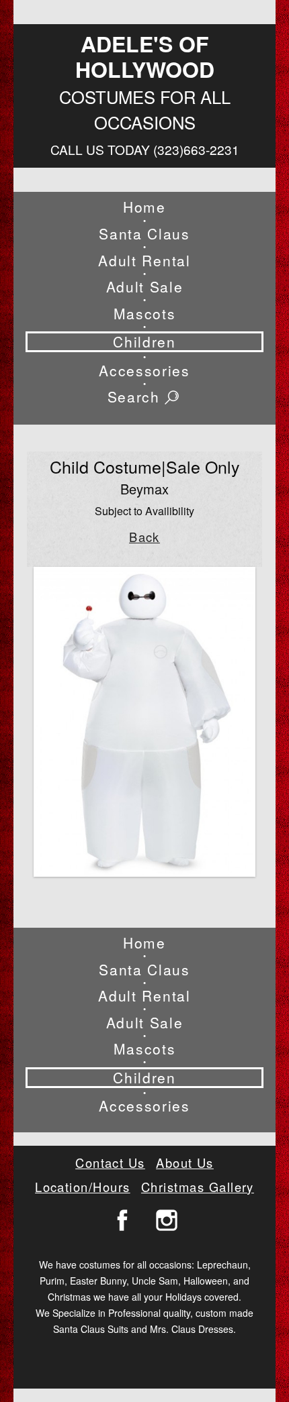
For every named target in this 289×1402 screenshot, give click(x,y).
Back (144, 536)
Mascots (145, 313)
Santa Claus (144, 233)
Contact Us (110, 1162)
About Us (185, 1162)
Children (144, 341)
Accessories (144, 370)
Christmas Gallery (197, 1186)
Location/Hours (82, 1186)
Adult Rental (144, 260)
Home (144, 207)
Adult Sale (144, 286)
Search (136, 397)
